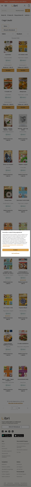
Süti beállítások (15, 253)
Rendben (15, 249)
